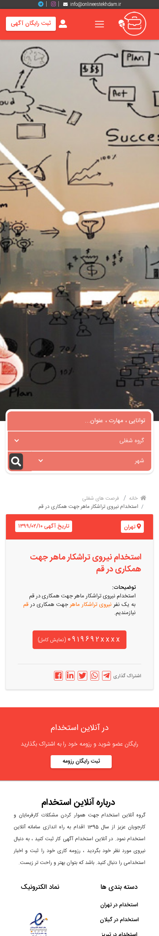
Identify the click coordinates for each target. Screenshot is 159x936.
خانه (134, 498)
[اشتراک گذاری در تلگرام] (106, 675)
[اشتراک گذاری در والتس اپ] (94, 675)
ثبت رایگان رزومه (81, 761)
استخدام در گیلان (119, 919)
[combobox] (79, 441)
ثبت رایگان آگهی (31, 24)
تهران (129, 527)
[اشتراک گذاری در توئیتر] (82, 675)
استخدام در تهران (119, 905)
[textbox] (79, 438)
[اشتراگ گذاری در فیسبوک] (58, 675)
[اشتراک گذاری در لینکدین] (70, 675)
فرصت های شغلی (101, 498)
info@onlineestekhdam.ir (95, 4)
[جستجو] (19, 461)
